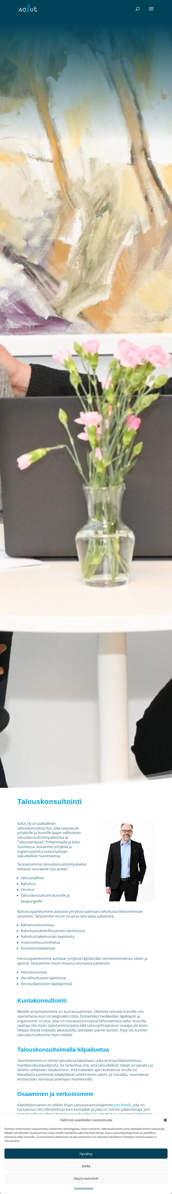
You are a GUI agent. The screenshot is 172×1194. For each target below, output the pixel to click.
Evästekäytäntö (83, 1188)
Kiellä (86, 1166)
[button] (165, 1120)
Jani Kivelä (122, 1104)
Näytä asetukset (86, 1178)
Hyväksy (86, 1153)
